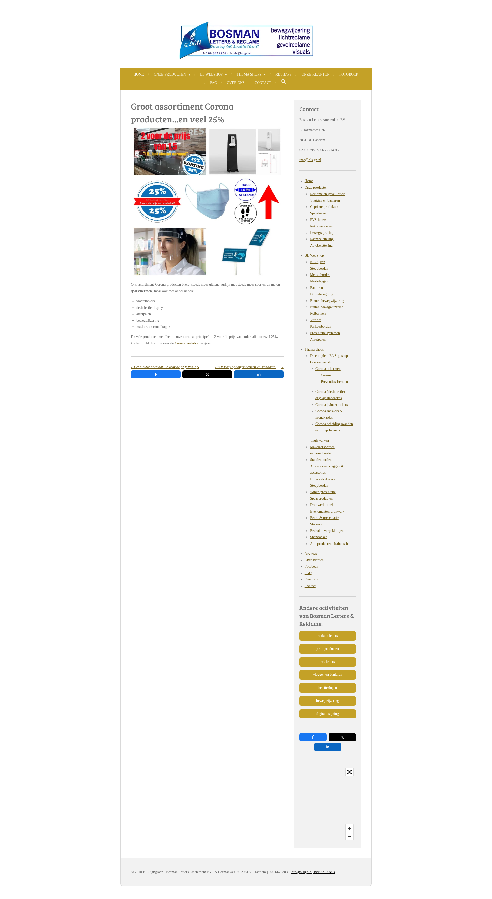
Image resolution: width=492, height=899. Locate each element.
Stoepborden (319, 268)
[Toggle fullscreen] (349, 772)
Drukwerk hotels (322, 505)
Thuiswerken (319, 440)
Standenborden (321, 460)
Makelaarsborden (322, 447)
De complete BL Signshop (329, 356)
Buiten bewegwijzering (326, 307)
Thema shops (314, 349)
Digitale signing (321, 294)
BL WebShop (314, 255)
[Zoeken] (283, 82)
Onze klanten (314, 560)
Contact (310, 586)
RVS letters (318, 220)
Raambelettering (322, 239)
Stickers (316, 524)
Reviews (311, 554)
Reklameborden (321, 226)
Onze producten (316, 187)
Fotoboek (311, 566)
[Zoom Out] (349, 836)
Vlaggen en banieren (325, 200)
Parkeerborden (320, 327)
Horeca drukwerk (322, 479)
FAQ (308, 573)
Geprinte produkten (324, 207)
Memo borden (320, 275)
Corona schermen (328, 369)
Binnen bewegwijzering (327, 301)
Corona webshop (322, 362)
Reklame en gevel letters (327, 194)
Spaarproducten (321, 498)
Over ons (311, 579)
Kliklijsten (317, 262)
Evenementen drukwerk (327, 511)
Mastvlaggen (319, 281)
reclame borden (321, 453)
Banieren (316, 288)
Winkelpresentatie (323, 492)
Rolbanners (318, 313)
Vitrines (315, 320)
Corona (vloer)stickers (331, 405)
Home (309, 181)
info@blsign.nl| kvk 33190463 (313, 872)
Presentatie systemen (325, 333)
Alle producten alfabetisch (329, 544)
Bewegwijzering (321, 233)
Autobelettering (321, 245)
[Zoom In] (349, 828)
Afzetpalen (318, 339)
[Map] (327, 804)
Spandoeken (318, 213)
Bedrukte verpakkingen (327, 531)
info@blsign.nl (310, 160)
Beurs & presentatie (324, 518)
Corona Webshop (187, 343)
